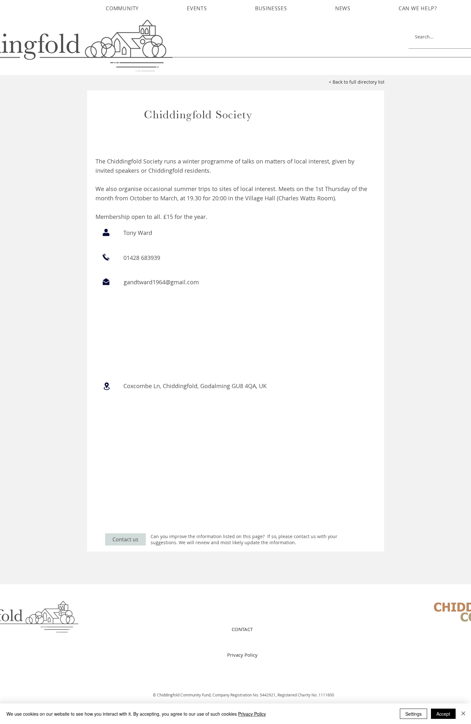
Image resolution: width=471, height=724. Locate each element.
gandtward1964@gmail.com (161, 282)
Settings (413, 714)
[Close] (463, 714)
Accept (443, 714)
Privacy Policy (252, 714)
